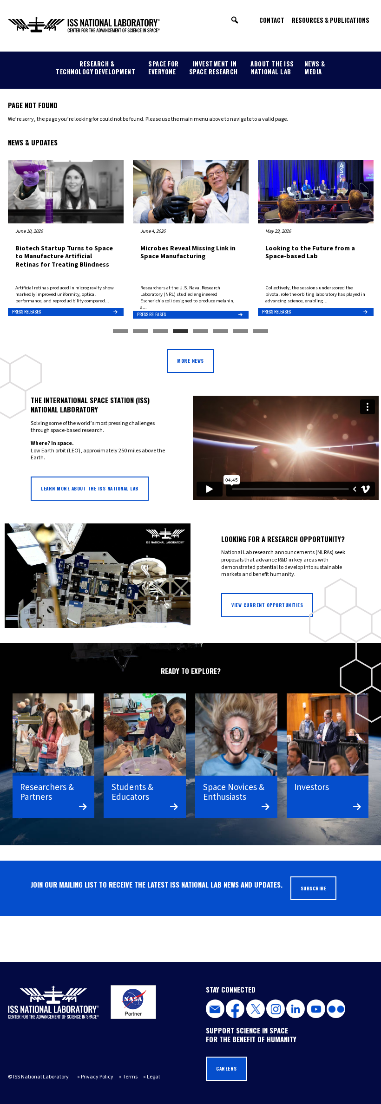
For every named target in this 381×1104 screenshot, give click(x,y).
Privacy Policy (97, 1077)
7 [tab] (240, 331)
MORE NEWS (190, 360)
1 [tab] (120, 331)
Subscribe (314, 888)
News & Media (314, 67)
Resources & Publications (330, 20)
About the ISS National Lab (272, 67)
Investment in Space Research (213, 67)
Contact (271, 20)
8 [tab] (260, 331)
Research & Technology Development (95, 67)
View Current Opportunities (267, 604)
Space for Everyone (163, 67)
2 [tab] (140, 331)
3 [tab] (160, 331)
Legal (153, 1077)
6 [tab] (220, 331)
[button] (235, 20)
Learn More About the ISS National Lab (89, 488)
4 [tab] (180, 331)
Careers (226, 1068)
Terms (130, 1077)
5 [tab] (200, 331)
